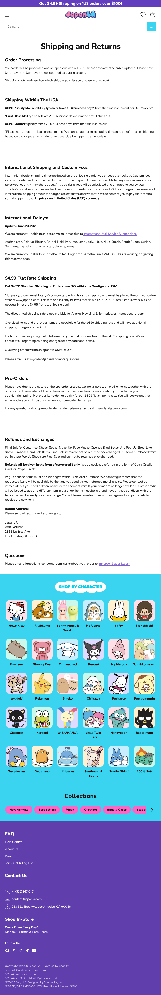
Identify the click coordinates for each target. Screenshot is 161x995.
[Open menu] (7, 14)
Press (9, 856)
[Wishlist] (143, 14)
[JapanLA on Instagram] (20, 951)
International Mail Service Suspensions (110, 234)
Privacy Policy (40, 970)
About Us (11, 849)
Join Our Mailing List (19, 863)
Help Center (13, 842)
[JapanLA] (80, 14)
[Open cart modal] (152, 14)
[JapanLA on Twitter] (13, 951)
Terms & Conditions (17, 970)
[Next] (151, 810)
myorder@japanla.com (114, 564)
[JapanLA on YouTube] (33, 951)
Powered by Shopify (56, 965)
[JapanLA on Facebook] (7, 951)
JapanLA (34, 965)
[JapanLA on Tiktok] (27, 951)
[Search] (151, 26)
